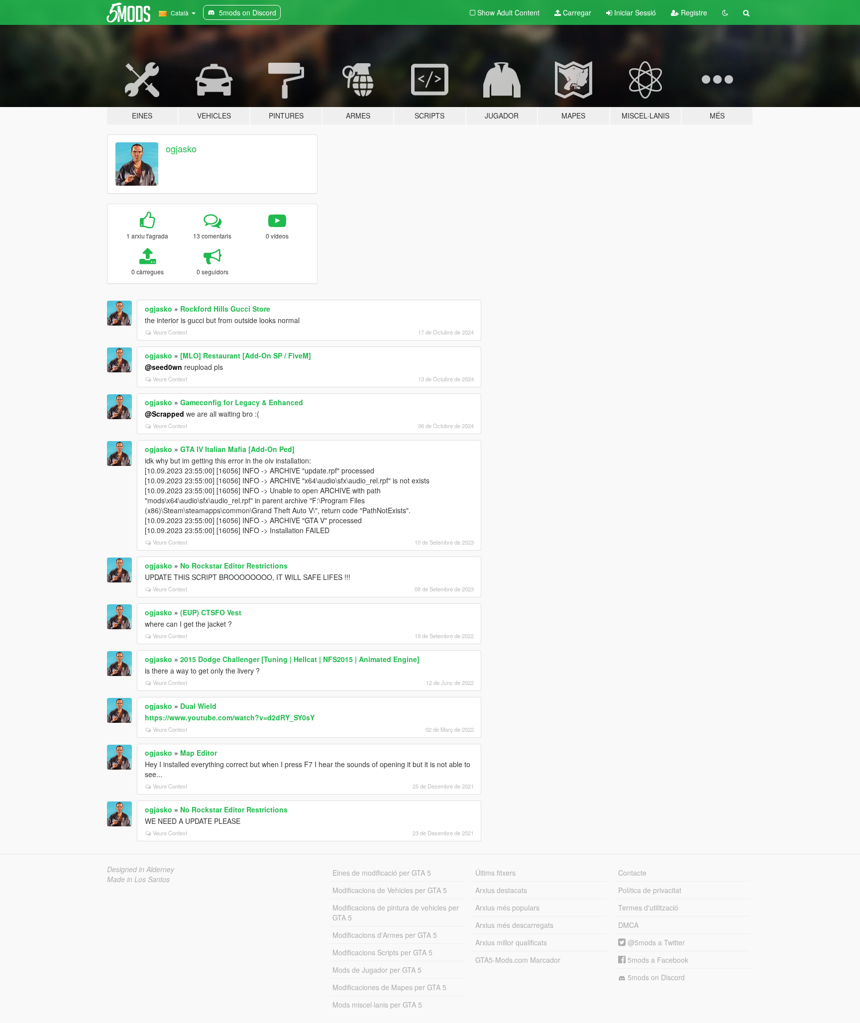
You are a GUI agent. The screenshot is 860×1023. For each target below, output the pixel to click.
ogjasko (181, 148)
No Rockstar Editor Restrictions (234, 565)
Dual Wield (198, 706)
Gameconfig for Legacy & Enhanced (241, 402)
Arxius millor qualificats (511, 942)
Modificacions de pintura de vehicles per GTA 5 (395, 912)
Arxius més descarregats (514, 925)
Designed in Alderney (140, 869)
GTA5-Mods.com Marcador (517, 960)
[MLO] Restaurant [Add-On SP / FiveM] (245, 355)
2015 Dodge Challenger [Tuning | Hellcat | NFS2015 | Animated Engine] (300, 659)
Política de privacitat (649, 890)
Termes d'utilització (648, 907)
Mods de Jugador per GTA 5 (377, 970)
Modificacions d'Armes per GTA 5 (384, 935)
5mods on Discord (655, 977)
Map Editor (198, 753)
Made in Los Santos (138, 879)
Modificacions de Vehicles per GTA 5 (389, 890)
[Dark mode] (725, 12)
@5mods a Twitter (655, 942)
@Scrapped (164, 414)
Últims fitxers (495, 873)
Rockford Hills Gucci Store (225, 309)
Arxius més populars (507, 907)
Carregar (576, 12)
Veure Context (170, 332)
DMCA (628, 925)
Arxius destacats (501, 890)
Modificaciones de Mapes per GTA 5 (389, 987)
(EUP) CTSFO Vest (210, 612)
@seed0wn (163, 367)
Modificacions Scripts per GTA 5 (382, 952)
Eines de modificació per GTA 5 (381, 873)
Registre (693, 12)
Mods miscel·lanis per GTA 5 (377, 1005)
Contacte (632, 873)
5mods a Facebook (657, 960)
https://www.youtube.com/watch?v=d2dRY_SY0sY (230, 717)
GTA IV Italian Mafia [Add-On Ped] (237, 449)
